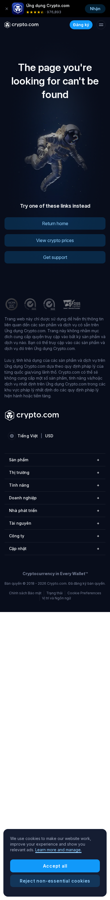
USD (49, 435)
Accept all (55, 866)
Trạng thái (54, 593)
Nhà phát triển (54, 510)
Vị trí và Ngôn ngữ (56, 598)
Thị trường (54, 472)
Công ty (54, 535)
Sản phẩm (54, 459)
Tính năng (54, 485)
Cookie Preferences (84, 593)
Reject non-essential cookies (55, 881)
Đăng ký (81, 24)
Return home (55, 223)
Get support (55, 257)
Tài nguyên (54, 523)
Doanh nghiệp (54, 497)
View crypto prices (55, 240)
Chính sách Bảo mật (25, 593)
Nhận (95, 8)
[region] (55, 863)
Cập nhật (54, 548)
